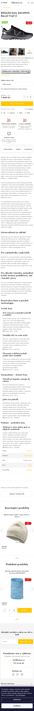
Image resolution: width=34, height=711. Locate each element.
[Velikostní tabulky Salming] (16, 71)
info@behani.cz (19, 660)
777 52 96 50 (18, 663)
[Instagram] (22, 674)
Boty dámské (28, 455)
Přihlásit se (25, 641)
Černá (30, 465)
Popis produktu (8, 149)
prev (1, 530)
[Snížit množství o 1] (24, 97)
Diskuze (18, 149)
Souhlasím (17, 706)
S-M (17, 542)
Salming (31, 109)
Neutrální (29, 470)
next (32, 530)
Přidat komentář (17, 494)
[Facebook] (13, 674)
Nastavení (17, 700)
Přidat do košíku (17, 104)
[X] (18, 674)
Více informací (20, 695)
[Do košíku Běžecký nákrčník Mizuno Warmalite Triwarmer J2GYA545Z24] (24, 610)
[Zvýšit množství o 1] (30, 97)
